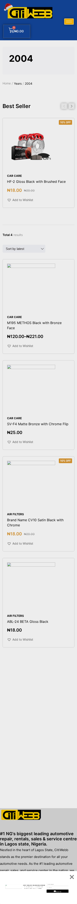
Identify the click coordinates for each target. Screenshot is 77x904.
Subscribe (58, 891)
